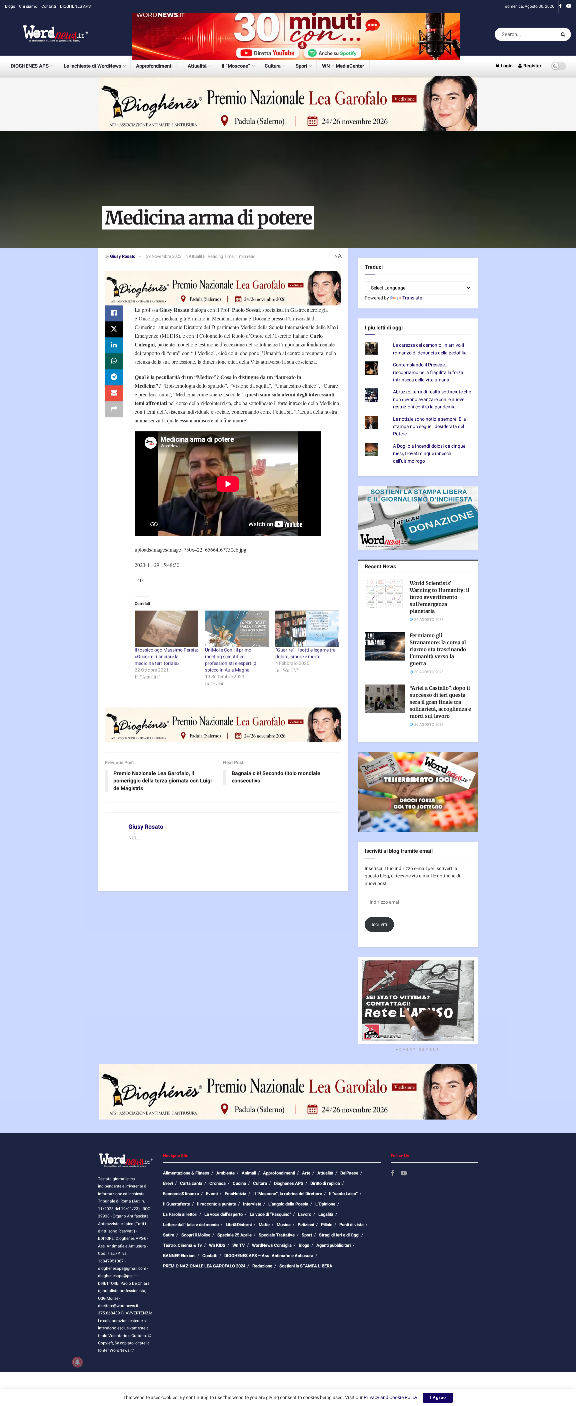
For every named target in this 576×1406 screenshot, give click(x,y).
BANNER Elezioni (179, 1255)
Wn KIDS (217, 1245)
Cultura (273, 66)
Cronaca (217, 1183)
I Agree (438, 1397)
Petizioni (306, 1224)
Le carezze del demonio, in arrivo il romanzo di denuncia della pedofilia (430, 349)
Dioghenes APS (288, 1183)
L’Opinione (325, 1204)
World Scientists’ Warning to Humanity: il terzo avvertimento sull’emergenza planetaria (439, 597)
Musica (284, 1224)
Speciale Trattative (277, 1235)
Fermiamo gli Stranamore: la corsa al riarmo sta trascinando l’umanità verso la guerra (438, 649)
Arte (306, 1173)
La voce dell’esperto (223, 1214)
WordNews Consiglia (272, 1245)
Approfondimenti (154, 66)
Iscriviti (379, 924)
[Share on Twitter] (114, 329)
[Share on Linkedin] (114, 345)
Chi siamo (28, 6)
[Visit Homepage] (46, 34)
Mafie (264, 1224)
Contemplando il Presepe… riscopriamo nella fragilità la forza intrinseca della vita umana (428, 372)
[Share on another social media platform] (114, 409)
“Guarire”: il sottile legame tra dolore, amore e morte (305, 653)
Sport (301, 66)
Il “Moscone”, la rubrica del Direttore (287, 1193)
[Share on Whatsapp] (114, 361)
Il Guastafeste (176, 1204)
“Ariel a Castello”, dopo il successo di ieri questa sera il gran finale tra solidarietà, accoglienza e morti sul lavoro (440, 702)
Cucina (239, 1183)
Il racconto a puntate (216, 1204)
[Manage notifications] (77, 1362)
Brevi (168, 1183)
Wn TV (238, 1245)
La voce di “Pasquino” (270, 1214)
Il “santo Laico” (343, 1193)
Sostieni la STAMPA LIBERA (305, 1266)
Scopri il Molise (195, 1235)
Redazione (262, 1266)
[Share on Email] (114, 393)
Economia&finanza (181, 1193)
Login (506, 65)
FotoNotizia (235, 1193)
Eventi (212, 1193)
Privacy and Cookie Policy (390, 1397)
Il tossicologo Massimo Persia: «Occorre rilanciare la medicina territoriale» (166, 657)
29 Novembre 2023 (163, 256)
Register (531, 65)
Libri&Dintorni (239, 1224)
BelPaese (349, 1173)
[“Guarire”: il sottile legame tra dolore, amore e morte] (307, 629)
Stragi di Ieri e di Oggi (339, 1235)
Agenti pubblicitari (333, 1245)
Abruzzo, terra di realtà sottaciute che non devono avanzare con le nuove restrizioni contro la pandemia (432, 399)
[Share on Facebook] (114, 313)
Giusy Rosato (122, 256)
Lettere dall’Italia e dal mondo (191, 1224)
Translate (412, 297)
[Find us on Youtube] (568, 6)
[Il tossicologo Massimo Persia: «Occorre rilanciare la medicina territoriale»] (166, 629)
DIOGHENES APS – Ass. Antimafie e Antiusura (268, 1255)
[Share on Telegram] (114, 377)
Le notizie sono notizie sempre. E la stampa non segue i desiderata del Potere (429, 427)
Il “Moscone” (236, 66)
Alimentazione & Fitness (186, 1173)
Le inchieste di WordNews (92, 66)
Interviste (252, 1204)
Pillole (326, 1224)
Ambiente (225, 1173)
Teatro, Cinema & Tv (182, 1245)
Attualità (197, 66)
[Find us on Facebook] (560, 6)
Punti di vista (351, 1224)
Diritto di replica (325, 1183)
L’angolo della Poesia (288, 1204)
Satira (168, 1235)
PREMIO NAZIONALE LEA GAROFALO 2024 (204, 1266)
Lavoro (304, 1214)
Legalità (325, 1214)
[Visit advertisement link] (296, 34)
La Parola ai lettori (180, 1214)
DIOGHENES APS (75, 6)
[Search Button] (564, 34)
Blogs (10, 6)
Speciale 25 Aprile (234, 1235)
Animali (249, 1173)
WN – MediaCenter (343, 66)
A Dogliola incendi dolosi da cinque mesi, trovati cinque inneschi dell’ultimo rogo (429, 454)
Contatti (48, 6)
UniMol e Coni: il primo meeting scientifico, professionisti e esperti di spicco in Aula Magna (231, 660)
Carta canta (191, 1183)
